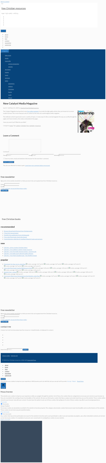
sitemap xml (14, 355)
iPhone (10, 97)
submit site (8, 45)
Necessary (6, 404)
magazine (32, 125)
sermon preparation (13, 64)
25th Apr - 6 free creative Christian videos (15, 247)
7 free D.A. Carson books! (11, 233)
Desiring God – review (10, 272)
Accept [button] (69, 381)
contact (7, 41)
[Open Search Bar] (1, 28)
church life (8, 61)
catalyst (18, 125)
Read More (80, 381)
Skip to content (5, 1)
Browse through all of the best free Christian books (18, 231)
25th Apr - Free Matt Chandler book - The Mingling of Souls (20, 255)
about (6, 34)
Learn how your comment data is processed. (37, 165)
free (27, 125)
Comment (6, 151)
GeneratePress (31, 360)
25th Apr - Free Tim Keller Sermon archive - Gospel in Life (20, 251)
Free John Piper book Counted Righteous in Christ (18, 268)
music (6, 75)
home (6, 36)
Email (30, 155)
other (6, 81)
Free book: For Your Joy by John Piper (15, 264)
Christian (23, 125)
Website (56, 155)
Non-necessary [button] (5, 412)
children (10, 86)
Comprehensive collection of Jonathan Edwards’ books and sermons (23, 239)
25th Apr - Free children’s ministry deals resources (18, 249)
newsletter (8, 43)
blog (6, 38)
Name (5, 155)
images (7, 72)
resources (38, 125)
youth (9, 95)
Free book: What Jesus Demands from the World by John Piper (22, 276)
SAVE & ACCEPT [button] (5, 420)
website (10, 66)
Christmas (11, 89)
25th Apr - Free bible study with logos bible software (18, 253)
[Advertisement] (49, 203)
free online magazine (33, 111)
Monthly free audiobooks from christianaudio (16, 235)
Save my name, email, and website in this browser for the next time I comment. (27, 158)
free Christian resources (13, 8)
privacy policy (6, 355)
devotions (8, 69)
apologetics (11, 83)
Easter (10, 92)
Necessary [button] (4, 402)
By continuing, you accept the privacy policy (15, 188)
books (6, 58)
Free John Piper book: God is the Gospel (15, 237)
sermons (7, 78)
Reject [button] (74, 381)
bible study (8, 55)
